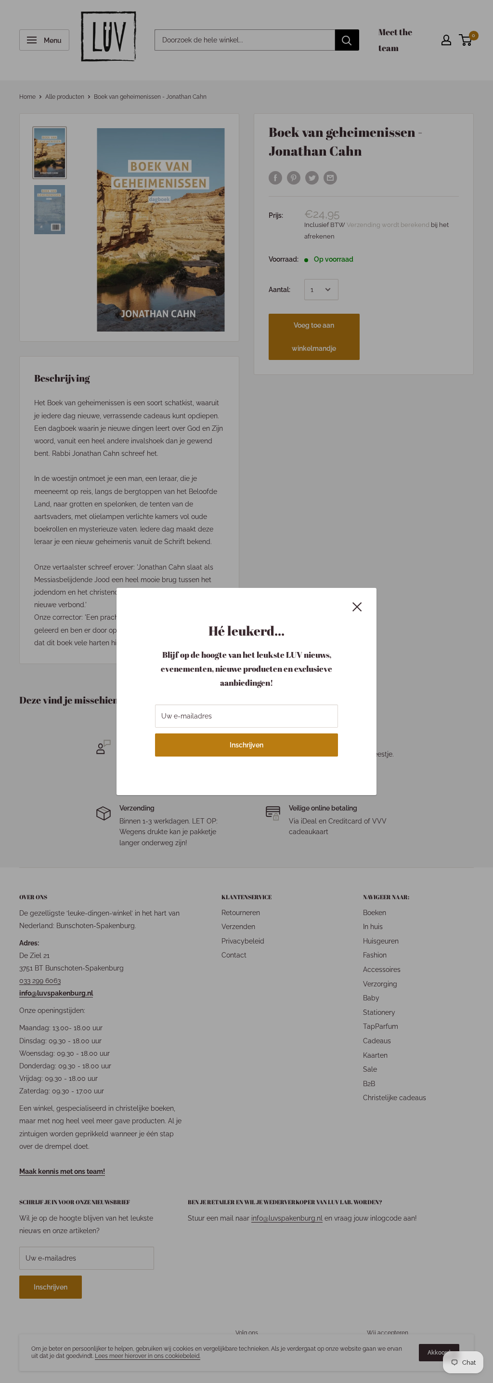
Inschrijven (246, 745)
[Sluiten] (357, 605)
